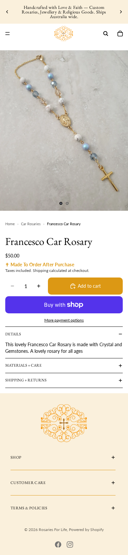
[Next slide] (121, 12)
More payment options (64, 320)
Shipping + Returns (26, 380)
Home (10, 224)
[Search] (105, 33)
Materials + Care (23, 365)
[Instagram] (70, 544)
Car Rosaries (31, 224)
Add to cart (89, 286)
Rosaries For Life (53, 529)
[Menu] (7, 33)
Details (13, 334)
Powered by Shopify (86, 529)
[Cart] (120, 33)
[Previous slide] (7, 12)
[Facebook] (58, 544)
